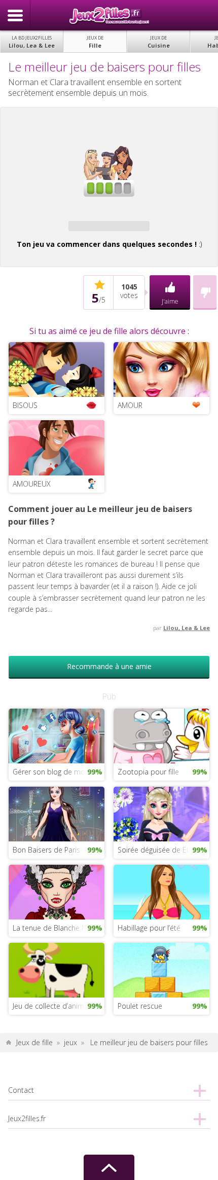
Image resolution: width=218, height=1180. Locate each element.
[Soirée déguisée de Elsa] (161, 813)
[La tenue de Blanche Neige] (56, 891)
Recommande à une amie (109, 666)
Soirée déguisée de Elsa (157, 850)
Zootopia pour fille (148, 772)
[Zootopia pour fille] (161, 735)
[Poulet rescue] (161, 969)
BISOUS (25, 405)
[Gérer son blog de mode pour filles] (56, 735)
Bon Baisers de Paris (46, 850)
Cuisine (159, 41)
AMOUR (130, 405)
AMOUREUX (32, 484)
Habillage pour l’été (149, 928)
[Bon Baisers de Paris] (56, 813)
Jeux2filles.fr (109, 15)
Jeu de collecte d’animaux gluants (58, 1006)
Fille (95, 41)
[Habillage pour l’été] (161, 891)
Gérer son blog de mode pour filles (58, 772)
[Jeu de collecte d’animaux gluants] (56, 969)
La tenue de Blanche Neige (56, 928)
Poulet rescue (140, 1006)
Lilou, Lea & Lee (32, 41)
